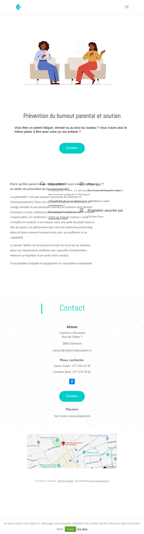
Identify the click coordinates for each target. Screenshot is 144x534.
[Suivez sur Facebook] (72, 381)
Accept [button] (70, 529)
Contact (72, 148)
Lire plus (82, 529)
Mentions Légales (65, 480)
